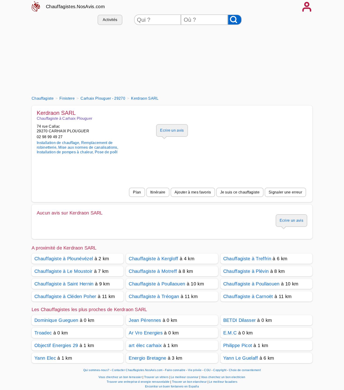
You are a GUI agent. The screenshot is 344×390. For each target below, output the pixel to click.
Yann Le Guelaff (240, 358)
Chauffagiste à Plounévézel (63, 258)
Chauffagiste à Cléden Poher (65, 296)
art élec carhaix (145, 345)
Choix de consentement (245, 370)
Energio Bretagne (147, 358)
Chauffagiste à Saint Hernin (64, 283)
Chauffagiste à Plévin (246, 271)
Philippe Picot (237, 345)
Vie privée (194, 370)
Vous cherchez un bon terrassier (121, 377)
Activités (110, 20)
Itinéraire (157, 192)
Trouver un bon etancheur (190, 381)
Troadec (43, 332)
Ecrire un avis (172, 130)
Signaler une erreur (285, 192)
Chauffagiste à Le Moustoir (63, 271)
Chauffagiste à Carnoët (248, 296)
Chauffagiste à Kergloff (153, 258)
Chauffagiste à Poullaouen (157, 283)
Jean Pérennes (145, 320)
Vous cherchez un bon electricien (223, 377)
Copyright (220, 370)
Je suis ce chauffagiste (240, 192)
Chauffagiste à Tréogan (154, 296)
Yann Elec (45, 358)
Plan (137, 192)
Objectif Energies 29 (56, 345)
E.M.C (230, 332)
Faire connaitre (175, 370)
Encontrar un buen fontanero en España (172, 386)
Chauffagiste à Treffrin (247, 258)
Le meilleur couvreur (185, 377)
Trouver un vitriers (156, 377)
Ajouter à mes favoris (193, 192)
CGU (207, 370)
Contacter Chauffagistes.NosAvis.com (137, 370)
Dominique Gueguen (56, 320)
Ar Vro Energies (146, 332)
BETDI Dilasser (239, 320)
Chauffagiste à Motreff (153, 271)
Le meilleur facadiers (223, 381)
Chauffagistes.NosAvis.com (75, 6)
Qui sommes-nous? (96, 370)
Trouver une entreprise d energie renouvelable (138, 381)
